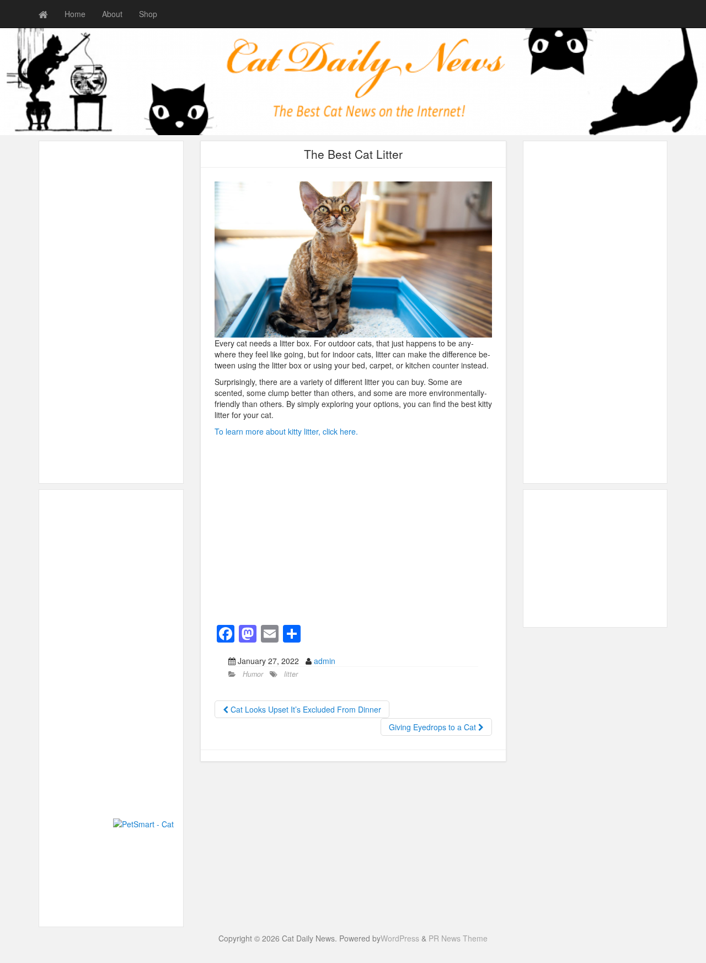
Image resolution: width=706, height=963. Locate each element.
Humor (253, 674)
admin (324, 660)
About (112, 13)
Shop (148, 13)
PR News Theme (458, 938)
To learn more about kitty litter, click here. (286, 431)
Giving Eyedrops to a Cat (433, 726)
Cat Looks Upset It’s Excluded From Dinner (304, 709)
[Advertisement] (111, 312)
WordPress (400, 938)
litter (291, 674)
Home (75, 13)
